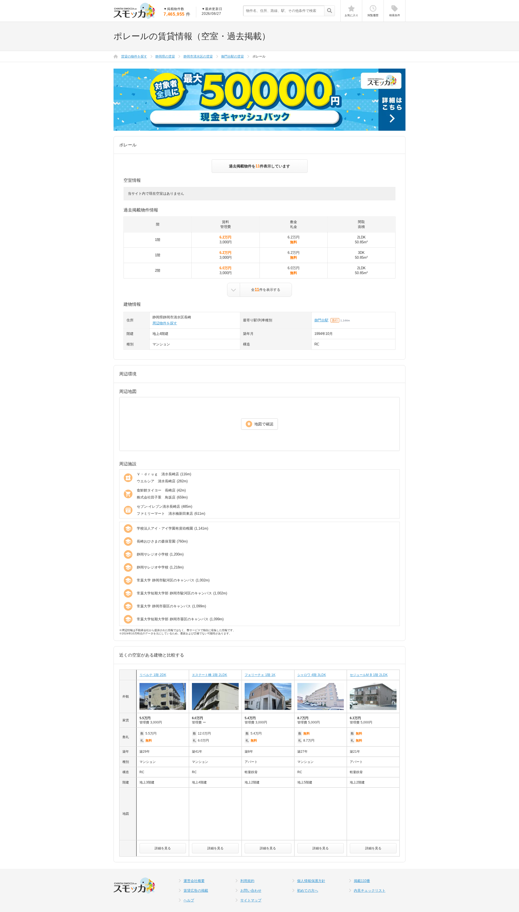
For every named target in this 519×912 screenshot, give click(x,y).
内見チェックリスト (369, 891)
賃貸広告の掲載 (196, 891)
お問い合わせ (250, 891)
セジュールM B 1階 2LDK (369, 675)
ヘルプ (189, 900)
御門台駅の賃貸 (232, 56)
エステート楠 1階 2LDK (209, 675)
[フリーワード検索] (329, 11)
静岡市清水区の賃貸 (198, 56)
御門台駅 (321, 320)
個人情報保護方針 (311, 881)
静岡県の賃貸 (165, 56)
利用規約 (247, 881)
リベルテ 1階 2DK (152, 675)
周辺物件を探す (164, 323)
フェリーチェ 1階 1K (260, 675)
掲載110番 (362, 881)
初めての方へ (307, 891)
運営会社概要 (194, 881)
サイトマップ (250, 900)
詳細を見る (163, 848)
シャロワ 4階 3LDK (311, 675)
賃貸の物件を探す (134, 56)
